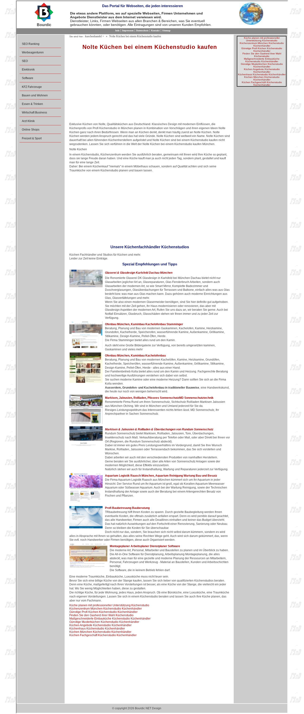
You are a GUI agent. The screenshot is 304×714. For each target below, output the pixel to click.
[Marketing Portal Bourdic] (43, 12)
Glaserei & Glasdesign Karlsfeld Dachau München (138, 272)
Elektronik (28, 69)
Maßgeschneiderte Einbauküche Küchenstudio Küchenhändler (110, 618)
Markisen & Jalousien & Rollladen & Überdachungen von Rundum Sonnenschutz (159, 429)
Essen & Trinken (32, 104)
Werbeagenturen (33, 52)
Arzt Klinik (28, 121)
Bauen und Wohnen (35, 95)
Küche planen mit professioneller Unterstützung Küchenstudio (109, 605)
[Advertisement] (149, 88)
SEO (25, 61)
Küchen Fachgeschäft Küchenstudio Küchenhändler (103, 635)
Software (27, 78)
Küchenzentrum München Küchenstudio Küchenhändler (105, 608)
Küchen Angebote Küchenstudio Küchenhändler (100, 625)
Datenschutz (142, 30)
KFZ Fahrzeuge (32, 87)
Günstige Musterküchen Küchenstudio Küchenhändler (104, 622)
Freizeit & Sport (32, 138)
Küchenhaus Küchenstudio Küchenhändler (97, 628)
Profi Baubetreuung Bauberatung (127, 508)
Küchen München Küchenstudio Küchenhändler (100, 632)
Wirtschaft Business (34, 112)
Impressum (127, 30)
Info (117, 30)
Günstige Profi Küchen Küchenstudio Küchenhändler (103, 612)
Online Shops (30, 129)
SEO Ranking (30, 44)
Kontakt (155, 30)
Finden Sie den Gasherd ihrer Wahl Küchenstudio (101, 615)
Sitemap (166, 30)
